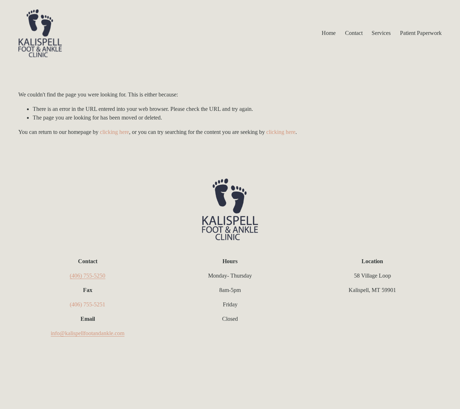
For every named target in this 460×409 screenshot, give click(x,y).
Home (329, 33)
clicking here (114, 132)
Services (381, 33)
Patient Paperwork (421, 33)
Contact (354, 33)
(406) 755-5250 (87, 276)
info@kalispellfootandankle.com (87, 333)
